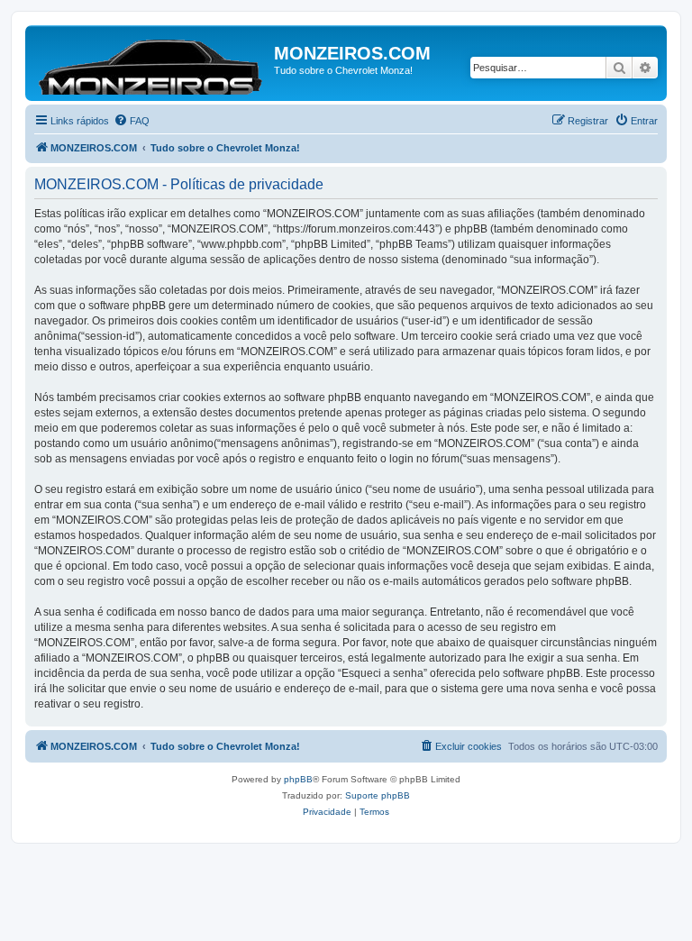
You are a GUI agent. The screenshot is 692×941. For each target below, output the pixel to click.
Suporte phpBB (377, 795)
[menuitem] (132, 121)
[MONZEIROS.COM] (152, 63)
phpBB (298, 779)
